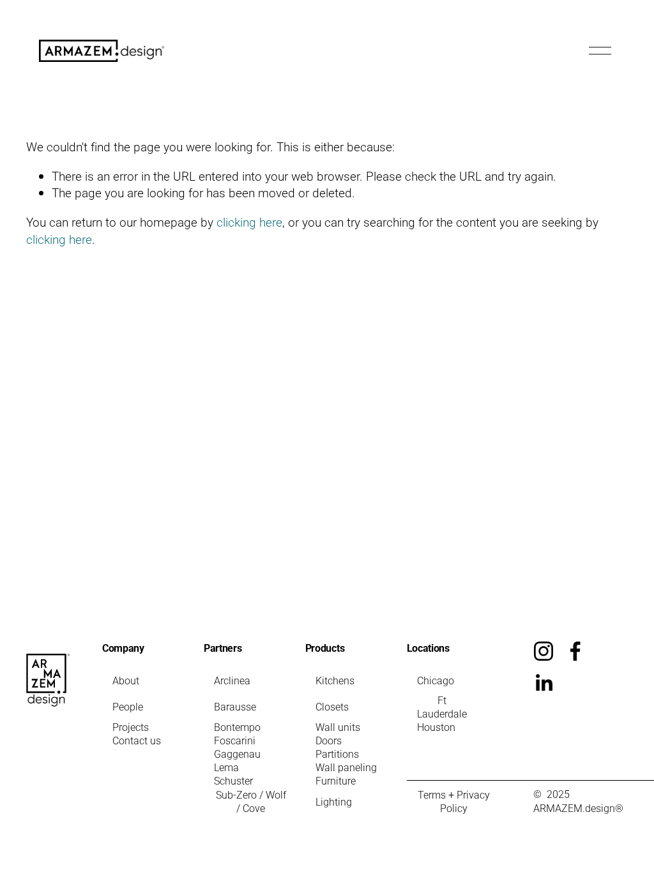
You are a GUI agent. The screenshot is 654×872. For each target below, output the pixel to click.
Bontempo (237, 726)
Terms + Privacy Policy (454, 801)
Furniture (336, 780)
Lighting (334, 801)
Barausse (235, 706)
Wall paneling (346, 767)
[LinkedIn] (543, 683)
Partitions (337, 753)
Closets (332, 706)
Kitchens (335, 680)
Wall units (338, 726)
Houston (436, 726)
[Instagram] (543, 651)
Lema (226, 767)
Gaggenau (237, 753)
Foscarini (234, 740)
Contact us (136, 740)
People (127, 706)
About (125, 680)
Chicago (435, 680)
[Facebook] (575, 651)
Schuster (233, 780)
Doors (329, 740)
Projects (130, 726)
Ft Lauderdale (442, 706)
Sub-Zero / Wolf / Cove (251, 801)
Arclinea (232, 680)
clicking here (249, 222)
